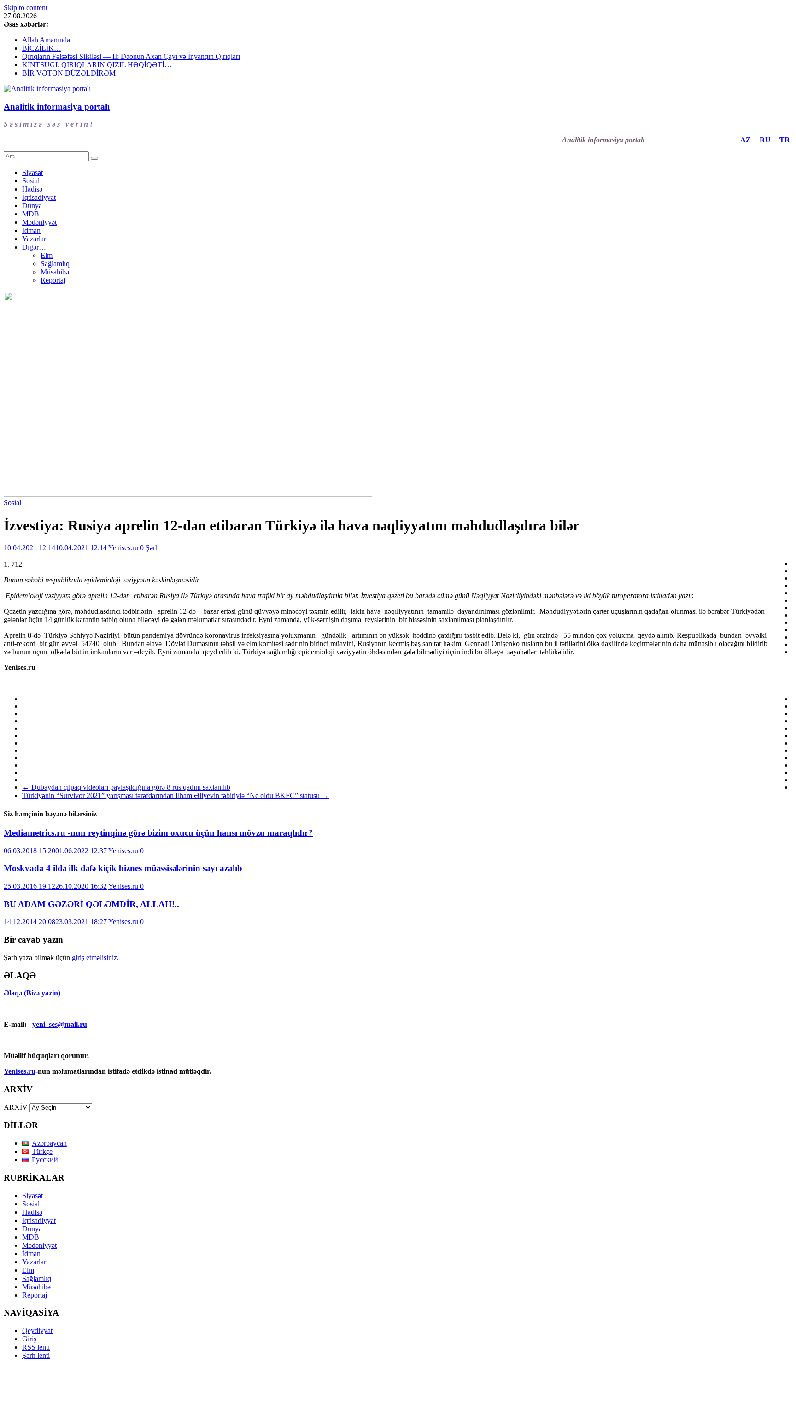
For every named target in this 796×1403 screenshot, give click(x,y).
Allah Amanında (46, 40)
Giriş (29, 1339)
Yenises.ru (124, 548)
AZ (745, 140)
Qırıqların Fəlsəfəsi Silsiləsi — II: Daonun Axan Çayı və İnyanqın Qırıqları (131, 56)
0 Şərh (149, 548)
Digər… (34, 247)
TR (784, 140)
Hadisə (32, 189)
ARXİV (16, 1107)
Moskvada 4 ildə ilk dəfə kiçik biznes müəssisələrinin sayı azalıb (123, 868)
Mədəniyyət (39, 222)
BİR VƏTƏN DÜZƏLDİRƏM (69, 73)
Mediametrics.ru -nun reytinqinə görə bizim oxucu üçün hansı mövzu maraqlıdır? (158, 833)
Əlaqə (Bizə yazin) (32, 993)
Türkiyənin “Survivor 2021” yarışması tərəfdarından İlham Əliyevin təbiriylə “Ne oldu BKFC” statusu (175, 795)
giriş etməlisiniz (94, 957)
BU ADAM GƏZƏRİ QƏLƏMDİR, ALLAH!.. (91, 904)
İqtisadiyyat (39, 197)
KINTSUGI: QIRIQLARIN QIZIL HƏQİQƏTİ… (97, 65)
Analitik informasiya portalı (57, 106)
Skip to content (25, 8)
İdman (31, 230)
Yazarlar (34, 239)
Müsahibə (55, 272)
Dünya (32, 206)
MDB (30, 214)
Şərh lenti (36, 1355)
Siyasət (32, 172)
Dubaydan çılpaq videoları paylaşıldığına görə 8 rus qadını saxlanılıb (126, 787)
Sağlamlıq (55, 264)
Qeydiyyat (37, 1330)
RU (765, 140)
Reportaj (53, 280)
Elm (47, 255)
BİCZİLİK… (41, 48)
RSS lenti (36, 1347)
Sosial (31, 181)
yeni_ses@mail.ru (59, 1024)
